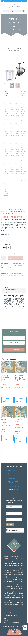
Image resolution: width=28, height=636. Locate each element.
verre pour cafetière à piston (18, 275)
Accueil (4, 48)
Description (7, 287)
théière (23, 273)
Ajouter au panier (15, 258)
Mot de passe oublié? (7, 346)
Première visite (12, 470)
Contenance (6, 244)
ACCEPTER (11, 631)
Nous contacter (12, 478)
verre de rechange (6, 275)
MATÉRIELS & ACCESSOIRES (14, 48)
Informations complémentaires (12, 289)
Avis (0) (5, 292)
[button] (23, 62)
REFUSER (18, 631)
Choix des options (6, 399)
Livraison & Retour (13, 486)
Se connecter (14, 350)
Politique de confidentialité (14, 633)
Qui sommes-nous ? (13, 476)
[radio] (4, 247)
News (9, 473)
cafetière (9, 273)
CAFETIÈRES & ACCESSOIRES (10, 50)
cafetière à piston (16, 273)
